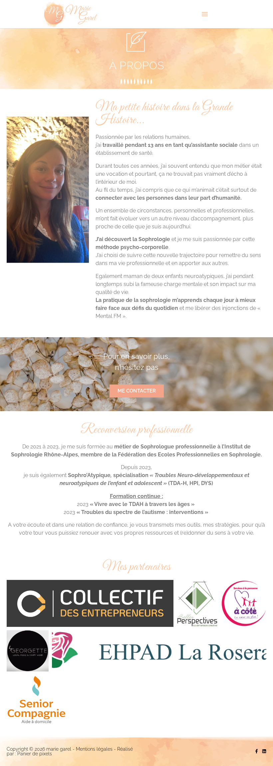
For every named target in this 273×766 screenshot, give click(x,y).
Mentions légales (94, 749)
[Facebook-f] (256, 751)
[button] (205, 14)
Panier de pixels (34, 753)
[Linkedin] (264, 751)
